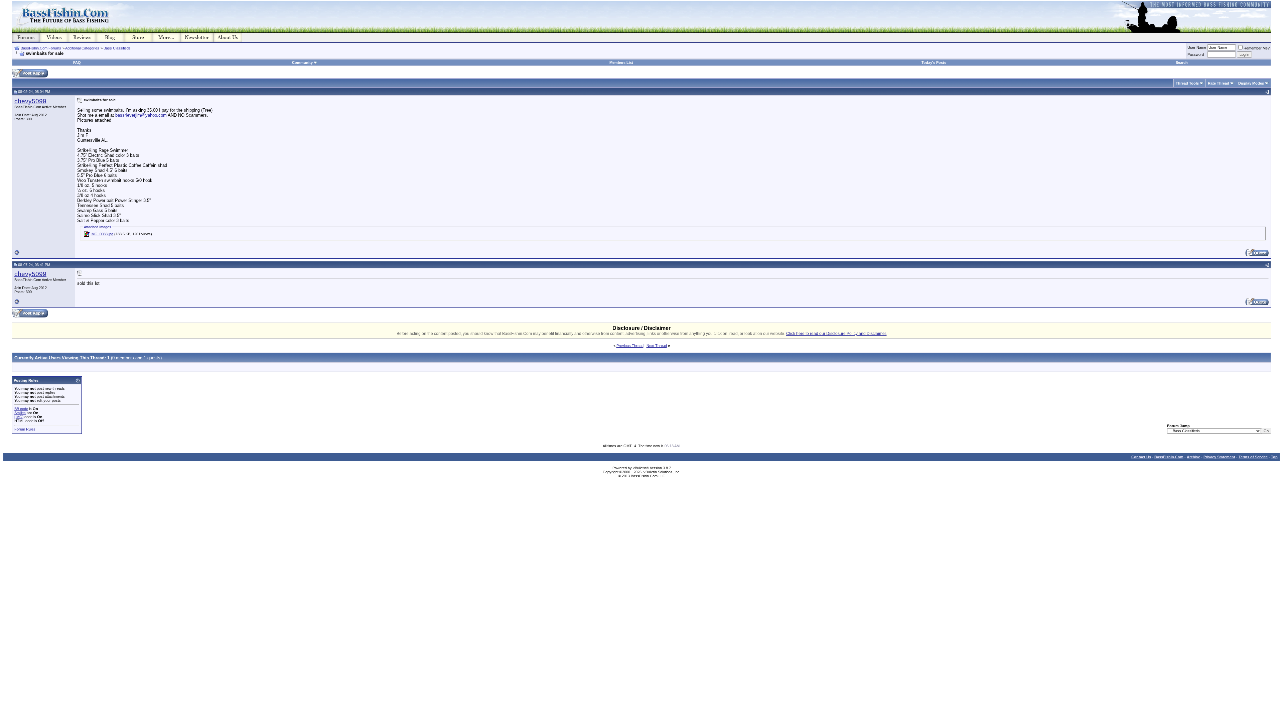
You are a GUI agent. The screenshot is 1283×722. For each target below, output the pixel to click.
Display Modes (1251, 83)
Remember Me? (1257, 48)
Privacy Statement (1219, 457)
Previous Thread (630, 346)
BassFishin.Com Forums (41, 48)
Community (302, 63)
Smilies (20, 413)
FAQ (77, 63)
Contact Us (1141, 457)
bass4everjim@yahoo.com (141, 115)
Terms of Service (1253, 457)
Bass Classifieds (117, 48)
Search (1182, 63)
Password (1195, 54)
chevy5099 (30, 101)
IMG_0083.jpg (102, 234)
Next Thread (657, 346)
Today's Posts (933, 63)
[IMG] (18, 417)
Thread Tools (1187, 83)
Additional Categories (82, 48)
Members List (621, 63)
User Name (1196, 47)
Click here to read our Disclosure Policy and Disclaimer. (836, 333)
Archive (1193, 457)
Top (1274, 457)
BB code (21, 409)
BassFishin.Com (1168, 457)
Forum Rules (24, 429)
